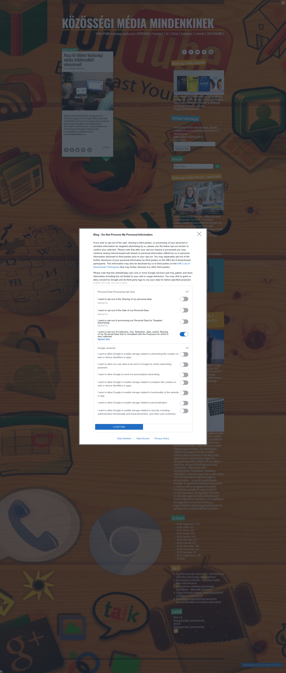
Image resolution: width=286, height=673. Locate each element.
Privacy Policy (162, 438)
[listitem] (143, 291)
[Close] (200, 235)
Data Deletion (124, 438)
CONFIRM (119, 427)
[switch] (184, 299)
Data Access (143, 438)
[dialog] (143, 336)
